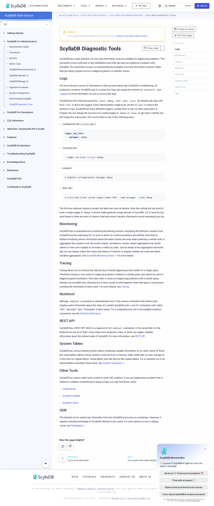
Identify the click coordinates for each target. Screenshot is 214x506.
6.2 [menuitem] (5, 24)
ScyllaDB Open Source (94, 15)
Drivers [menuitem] (99, 6)
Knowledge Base (16, 162)
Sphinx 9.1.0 (118, 498)
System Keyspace (112, 363)
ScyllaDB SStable (71, 395)
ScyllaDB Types (70, 402)
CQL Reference (15, 120)
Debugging (76, 425)
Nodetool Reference (90, 313)
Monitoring (180, 55)
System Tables (182, 81)
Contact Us (127, 477)
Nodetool (179, 68)
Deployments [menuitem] (65, 6)
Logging (64, 93)
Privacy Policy (106, 489)
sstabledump (69, 388)
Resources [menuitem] (118, 6)
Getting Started (15, 33)
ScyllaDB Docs (70, 15)
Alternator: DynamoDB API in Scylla (25, 129)
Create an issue (186, 29)
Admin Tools (15, 64)
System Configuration (19, 93)
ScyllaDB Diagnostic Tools (21, 104)
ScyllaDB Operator (17, 75)
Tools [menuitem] (84, 6)
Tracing (125, 286)
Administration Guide (19, 47)
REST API (140, 336)
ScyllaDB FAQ (14, 178)
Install (143, 6)
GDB (177, 93)
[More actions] (162, 48)
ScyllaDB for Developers (20, 112)
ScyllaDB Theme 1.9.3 (139, 498)
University (108, 477)
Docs (75, 477)
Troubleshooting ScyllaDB (21, 153)
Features (12, 137)
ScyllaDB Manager (17, 81)
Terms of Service (86, 489)
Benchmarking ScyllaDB (20, 99)
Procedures (14, 52)
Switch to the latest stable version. (132, 36)
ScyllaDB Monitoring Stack (100, 255)
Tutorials (90, 477)
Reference (12, 170)
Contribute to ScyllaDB (19, 187)
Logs (177, 49)
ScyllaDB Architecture (18, 145)
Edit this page (185, 35)
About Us (145, 477)
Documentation (39, 6)
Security (13, 58)
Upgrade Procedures (18, 87)
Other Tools (180, 87)
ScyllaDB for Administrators (127, 15)
